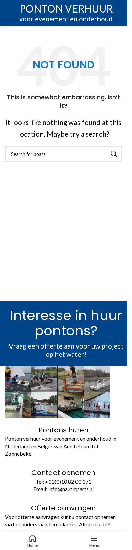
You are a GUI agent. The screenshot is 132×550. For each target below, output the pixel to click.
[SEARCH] (114, 154)
